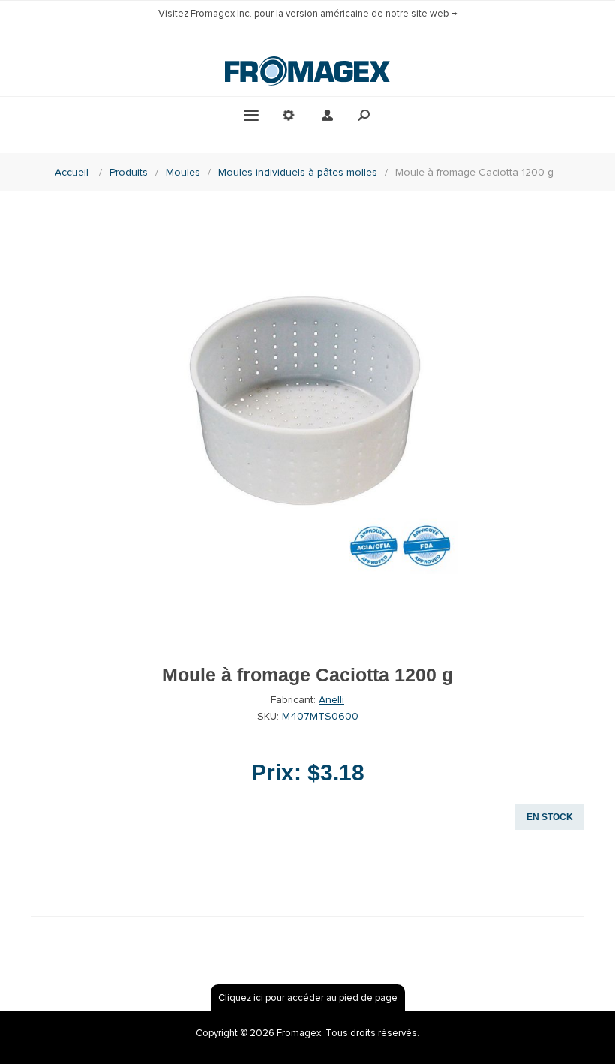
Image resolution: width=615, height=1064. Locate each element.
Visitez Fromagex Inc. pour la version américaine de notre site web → (308, 14)
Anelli (331, 699)
